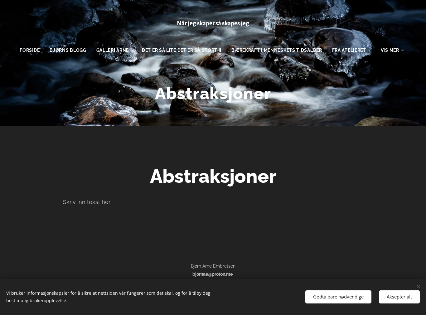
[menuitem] (32, 50)
